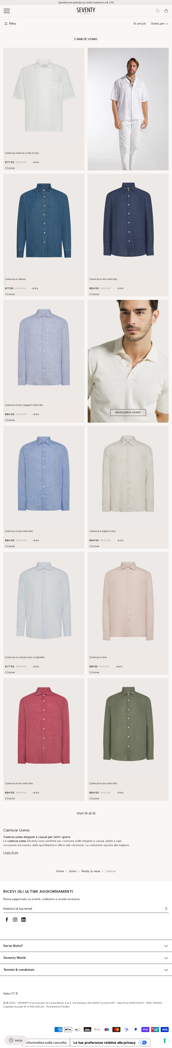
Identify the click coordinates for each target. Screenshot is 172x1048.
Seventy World (14, 958)
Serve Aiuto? (13, 946)
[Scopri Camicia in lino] (128, 602)
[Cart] (166, 10)
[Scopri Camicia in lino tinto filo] (128, 224)
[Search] (157, 10)
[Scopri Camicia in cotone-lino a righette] (43, 602)
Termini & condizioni (18, 970)
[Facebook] (6, 919)
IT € (15, 993)
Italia (6, 993)
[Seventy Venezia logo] (86, 11)
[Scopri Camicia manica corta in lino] (43, 98)
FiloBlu (65, 1006)
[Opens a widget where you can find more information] (15, 1040)
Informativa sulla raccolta (45, 1042)
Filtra (12, 23)
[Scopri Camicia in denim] (43, 224)
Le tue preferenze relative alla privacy (104, 1042)
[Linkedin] (23, 919)
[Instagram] (15, 919)
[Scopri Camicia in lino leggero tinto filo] (43, 350)
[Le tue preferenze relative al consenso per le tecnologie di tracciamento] (165, 1041)
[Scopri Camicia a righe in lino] (128, 476)
